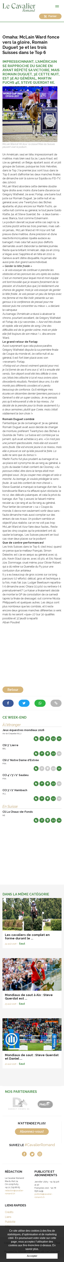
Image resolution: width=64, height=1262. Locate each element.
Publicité (10, 1221)
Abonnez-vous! (32, 1131)
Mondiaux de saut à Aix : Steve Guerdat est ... (29, 996)
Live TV (59, 738)
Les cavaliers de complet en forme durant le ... (27, 936)
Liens (8, 1216)
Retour (12, 690)
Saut (22, 943)
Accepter (32, 1256)
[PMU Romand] (41, 1103)
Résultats (47, 738)
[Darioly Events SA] (15, 1103)
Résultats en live (53, 738)
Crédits (9, 1212)
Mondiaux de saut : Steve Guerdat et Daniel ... (32, 1056)
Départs (41, 738)
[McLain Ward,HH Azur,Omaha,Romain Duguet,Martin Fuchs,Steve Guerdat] (29, 114)
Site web (36, 738)
